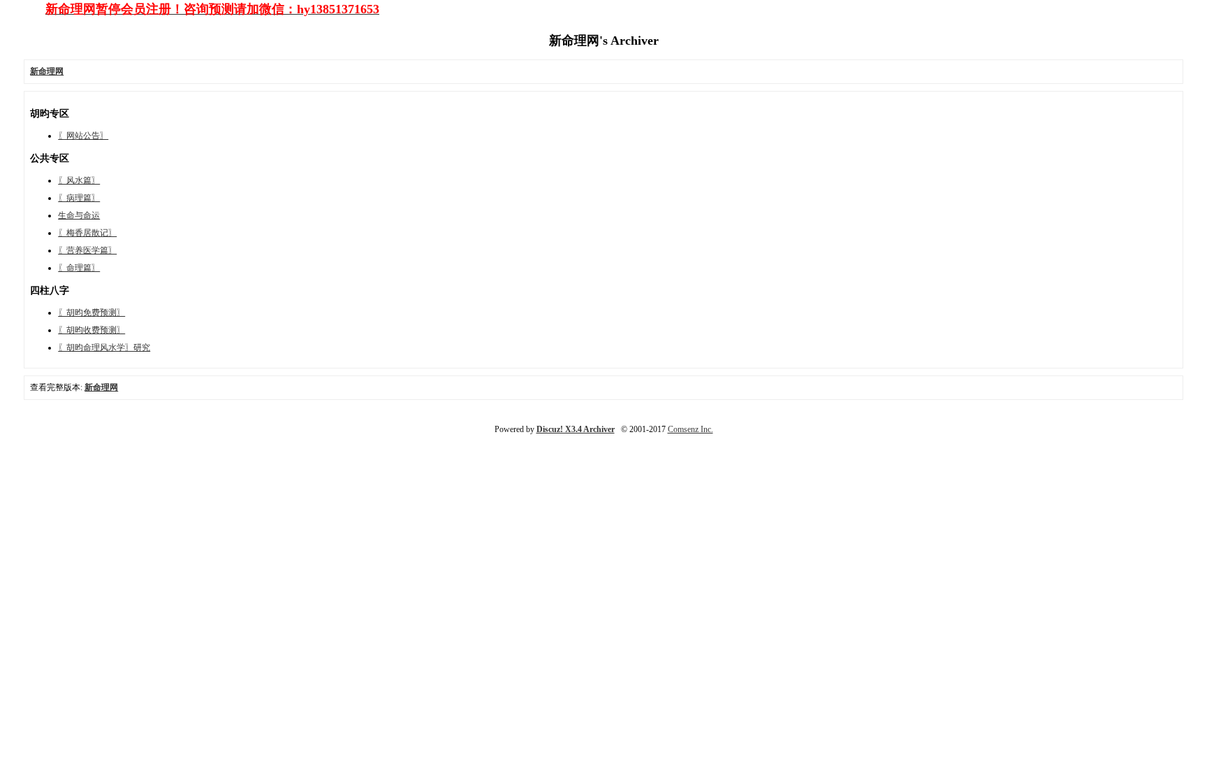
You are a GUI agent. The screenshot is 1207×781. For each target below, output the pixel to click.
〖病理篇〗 (79, 198)
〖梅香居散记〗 (87, 233)
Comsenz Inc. (690, 429)
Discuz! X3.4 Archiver (575, 429)
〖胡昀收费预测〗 (91, 330)
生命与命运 (79, 215)
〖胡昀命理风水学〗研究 (104, 347)
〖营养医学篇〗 (87, 250)
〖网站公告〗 (83, 136)
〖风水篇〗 (79, 180)
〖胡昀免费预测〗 (91, 312)
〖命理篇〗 (79, 268)
